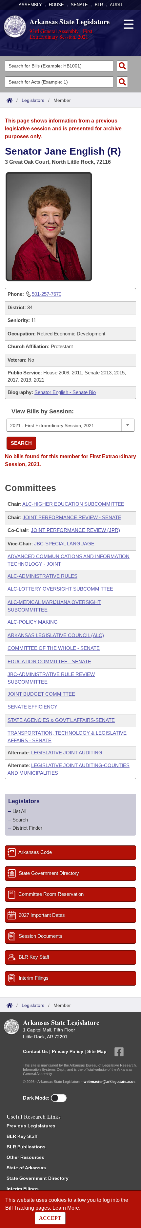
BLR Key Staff (22, 1136)
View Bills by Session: (42, 411)
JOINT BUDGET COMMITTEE (41, 694)
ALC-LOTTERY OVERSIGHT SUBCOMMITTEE (60, 589)
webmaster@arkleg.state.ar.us (109, 1082)
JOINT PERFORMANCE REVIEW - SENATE (72, 517)
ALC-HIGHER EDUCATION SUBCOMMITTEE (73, 504)
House (56, 4)
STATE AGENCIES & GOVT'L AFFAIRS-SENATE (61, 720)
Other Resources (25, 1157)
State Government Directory (38, 1178)
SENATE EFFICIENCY (32, 706)
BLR (99, 4)
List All (19, 811)
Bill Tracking (19, 1208)
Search (21, 443)
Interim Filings (23, 1188)
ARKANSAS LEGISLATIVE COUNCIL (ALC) (56, 635)
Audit (116, 4)
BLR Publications (26, 1146)
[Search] (122, 65)
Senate (79, 4)
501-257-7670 (46, 294)
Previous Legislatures (31, 1125)
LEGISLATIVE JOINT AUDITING (66, 752)
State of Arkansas (26, 1167)
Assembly (30, 4)
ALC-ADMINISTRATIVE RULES (42, 576)
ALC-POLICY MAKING (33, 622)
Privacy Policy (67, 1051)
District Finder (27, 828)
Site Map (97, 1051)
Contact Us (35, 1051)
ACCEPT (50, 1218)
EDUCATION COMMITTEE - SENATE (49, 661)
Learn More (65, 1208)
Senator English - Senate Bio (65, 392)
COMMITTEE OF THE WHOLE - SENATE (54, 648)
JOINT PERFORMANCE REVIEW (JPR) (75, 530)
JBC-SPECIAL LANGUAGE (64, 543)
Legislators (33, 100)
